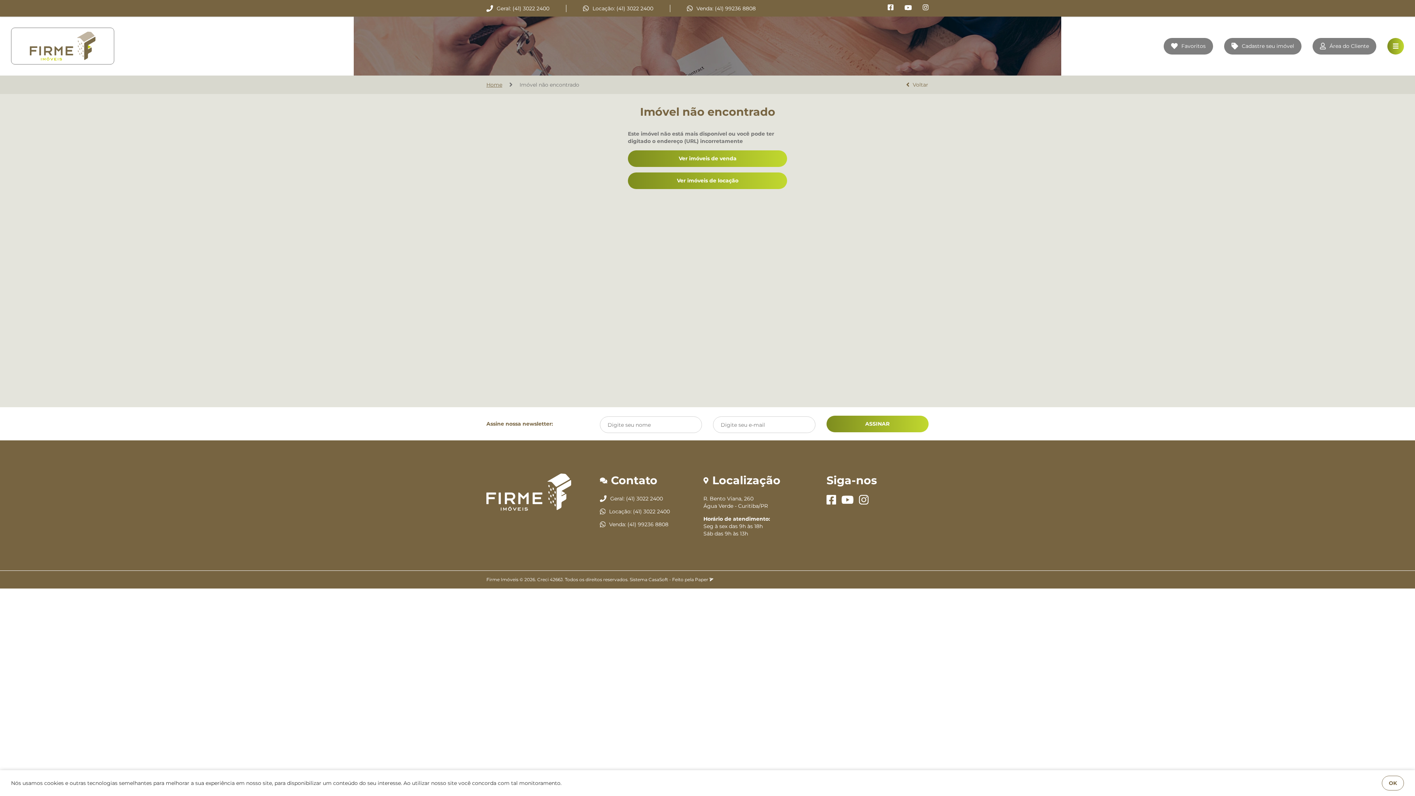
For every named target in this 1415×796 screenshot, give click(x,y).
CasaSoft (658, 579)
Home (494, 84)
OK (1393, 783)
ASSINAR (877, 423)
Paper (702, 579)
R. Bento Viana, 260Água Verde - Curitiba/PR (735, 502)
